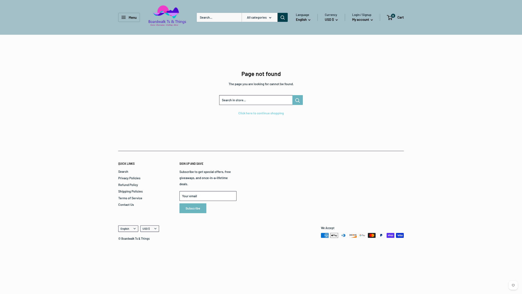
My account (361, 19)
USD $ (146, 228)
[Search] (283, 17)
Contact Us (126, 204)
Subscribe (193, 208)
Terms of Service (130, 198)
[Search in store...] (297, 100)
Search (123, 171)
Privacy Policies (129, 178)
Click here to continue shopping (261, 113)
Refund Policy (128, 185)
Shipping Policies (130, 191)
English (125, 228)
